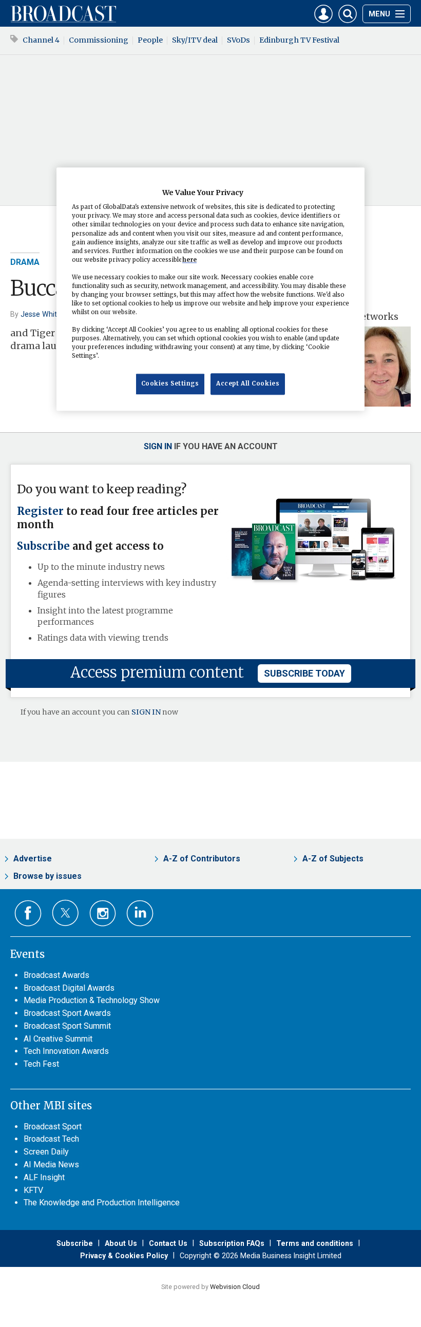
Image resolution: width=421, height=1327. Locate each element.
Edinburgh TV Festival (299, 40)
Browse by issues (47, 876)
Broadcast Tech (51, 1139)
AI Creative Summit (58, 1039)
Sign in (158, 446)
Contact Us (168, 1243)
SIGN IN (146, 712)
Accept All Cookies (247, 384)
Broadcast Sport (53, 1126)
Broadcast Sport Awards (67, 1013)
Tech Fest (41, 1064)
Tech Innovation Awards (66, 1051)
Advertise (32, 858)
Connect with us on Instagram (103, 913)
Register (40, 511)
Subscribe (43, 546)
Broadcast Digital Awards (69, 988)
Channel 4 (41, 40)
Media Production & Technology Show (92, 1000)
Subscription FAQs (231, 1243)
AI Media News (51, 1164)
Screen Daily (46, 1152)
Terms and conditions (314, 1243)
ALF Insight (44, 1177)
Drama (25, 262)
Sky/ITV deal (195, 40)
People (150, 40)
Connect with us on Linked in (140, 913)
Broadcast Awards (56, 975)
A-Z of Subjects (332, 858)
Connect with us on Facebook (28, 913)
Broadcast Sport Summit (67, 1026)
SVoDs (238, 40)
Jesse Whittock (46, 314)
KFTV (33, 1190)
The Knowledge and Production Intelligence (102, 1202)
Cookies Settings (170, 384)
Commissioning (98, 40)
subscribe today (304, 673)
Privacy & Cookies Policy (124, 1256)
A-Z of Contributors (201, 858)
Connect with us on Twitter (65, 913)
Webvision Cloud (235, 1287)
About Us (121, 1243)
